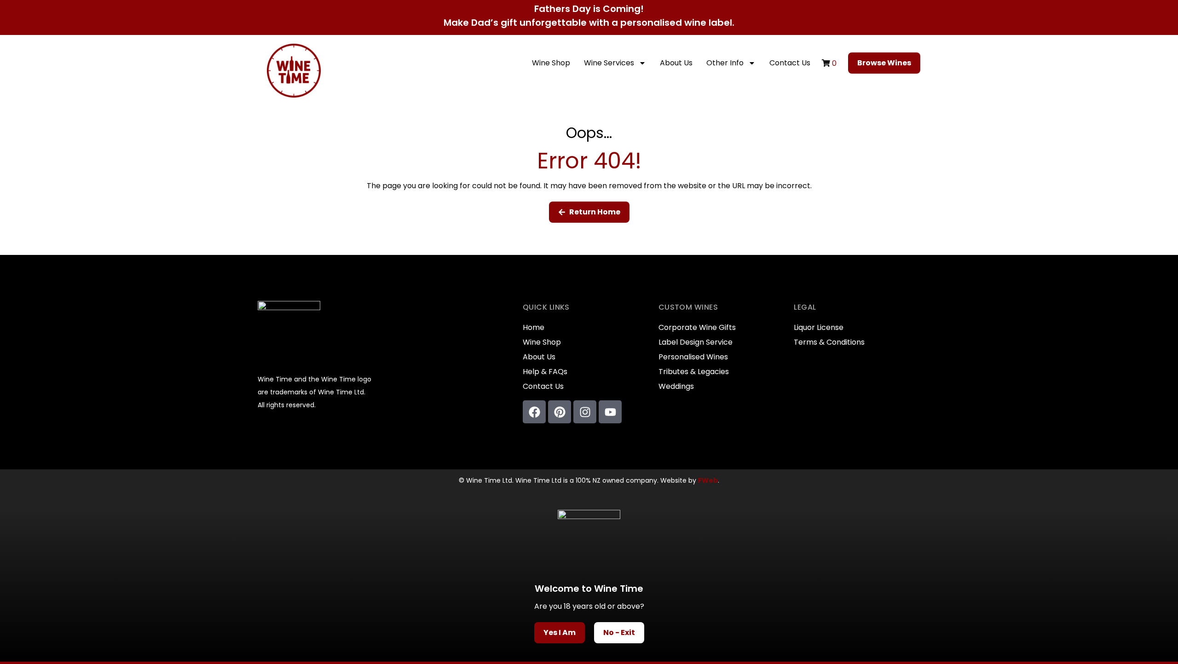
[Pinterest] (559, 411)
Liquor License (818, 327)
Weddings (676, 386)
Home (533, 327)
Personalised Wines (693, 357)
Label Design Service (695, 342)
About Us (676, 63)
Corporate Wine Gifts (697, 327)
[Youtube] (610, 411)
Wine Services (609, 63)
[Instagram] (584, 411)
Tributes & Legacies (693, 371)
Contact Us (789, 63)
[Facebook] (534, 411)
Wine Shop (551, 63)
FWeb (708, 480)
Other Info (725, 63)
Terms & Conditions (829, 342)
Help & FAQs (545, 371)
